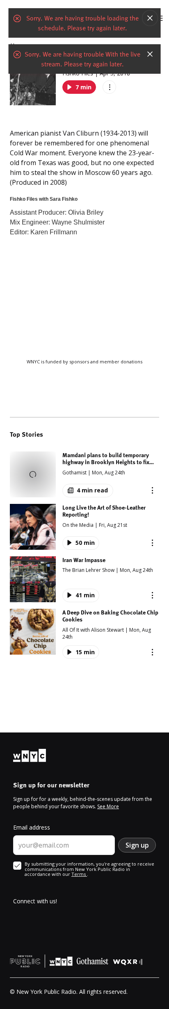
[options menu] (109, 87)
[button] (84, 474)
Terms (79, 874)
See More (108, 806)
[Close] (149, 18)
